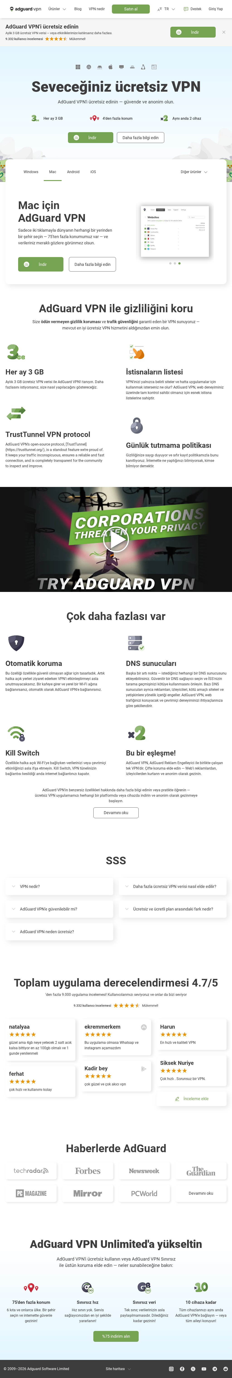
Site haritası (115, 1369)
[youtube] (204, 1369)
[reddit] (225, 1369)
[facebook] (182, 1369)
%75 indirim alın (116, 1336)
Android (73, 172)
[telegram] (215, 1369)
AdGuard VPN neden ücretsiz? (47, 931)
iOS (93, 172)
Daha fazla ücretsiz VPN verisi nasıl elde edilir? (174, 886)
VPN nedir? (30, 886)
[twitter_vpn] (193, 1369)
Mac (52, 172)
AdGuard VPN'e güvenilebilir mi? (48, 909)
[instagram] (171, 1369)
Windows (31, 172)
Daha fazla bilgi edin (141, 137)
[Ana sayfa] (25, 9)
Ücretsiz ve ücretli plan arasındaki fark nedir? (173, 909)
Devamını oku (201, 1193)
